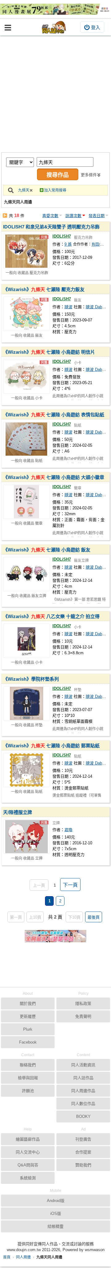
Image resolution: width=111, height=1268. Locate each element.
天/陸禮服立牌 (17, 812)
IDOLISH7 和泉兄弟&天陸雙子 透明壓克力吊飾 (51, 226)
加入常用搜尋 (55, 190)
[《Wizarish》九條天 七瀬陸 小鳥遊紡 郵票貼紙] (26, 770)
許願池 (28, 1090)
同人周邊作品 (83, 1090)
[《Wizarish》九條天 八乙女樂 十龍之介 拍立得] (26, 641)
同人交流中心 (28, 1152)
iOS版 (55, 1213)
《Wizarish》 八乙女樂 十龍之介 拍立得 (51, 616)
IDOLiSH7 (61, 299)
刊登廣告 (83, 1139)
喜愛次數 (50, 215)
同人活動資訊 (83, 1065)
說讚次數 (73, 215)
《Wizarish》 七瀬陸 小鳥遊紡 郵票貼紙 (51, 745)
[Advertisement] (55, 94)
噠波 (68, 307)
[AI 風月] (55, 938)
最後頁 (94, 917)
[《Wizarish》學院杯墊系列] (26, 703)
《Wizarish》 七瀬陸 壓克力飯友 (43, 289)
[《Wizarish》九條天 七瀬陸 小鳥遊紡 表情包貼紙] (26, 439)
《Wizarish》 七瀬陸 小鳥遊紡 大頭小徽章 (53, 477)
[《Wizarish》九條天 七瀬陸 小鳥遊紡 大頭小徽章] (26, 501)
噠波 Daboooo (98, 307)
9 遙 (68, 244)
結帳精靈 (55, 1226)
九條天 (23, 190)
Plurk (27, 1029)
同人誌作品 (83, 1077)
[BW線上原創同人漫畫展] (55, 9)
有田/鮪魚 (99, 244)
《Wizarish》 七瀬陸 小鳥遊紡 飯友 (46, 549)
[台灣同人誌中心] (54, 27)
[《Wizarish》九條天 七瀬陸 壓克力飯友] (26, 314)
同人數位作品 (83, 1103)
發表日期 (96, 215)
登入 (95, 27)
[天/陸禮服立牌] (26, 836)
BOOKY (83, 1116)
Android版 (55, 1200)
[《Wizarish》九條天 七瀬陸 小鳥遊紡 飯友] (26, 574)
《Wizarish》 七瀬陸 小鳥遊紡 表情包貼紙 (53, 414)
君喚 (68, 829)
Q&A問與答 (28, 1165)
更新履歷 (28, 1016)
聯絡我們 (28, 1065)
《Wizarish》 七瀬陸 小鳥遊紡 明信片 (49, 352)
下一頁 (70, 885)
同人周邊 (23, 1257)
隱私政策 (83, 1003)
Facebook (28, 1042)
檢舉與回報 (28, 1077)
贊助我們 (83, 1165)
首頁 (6, 1257)
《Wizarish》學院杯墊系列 (31, 679)
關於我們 (28, 1003)
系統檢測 (28, 1178)
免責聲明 (83, 1016)
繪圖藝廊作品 (28, 1139)
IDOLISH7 (61, 236)
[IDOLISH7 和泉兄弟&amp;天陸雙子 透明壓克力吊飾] (26, 251)
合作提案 (83, 1152)
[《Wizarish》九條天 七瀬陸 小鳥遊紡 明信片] (26, 376)
